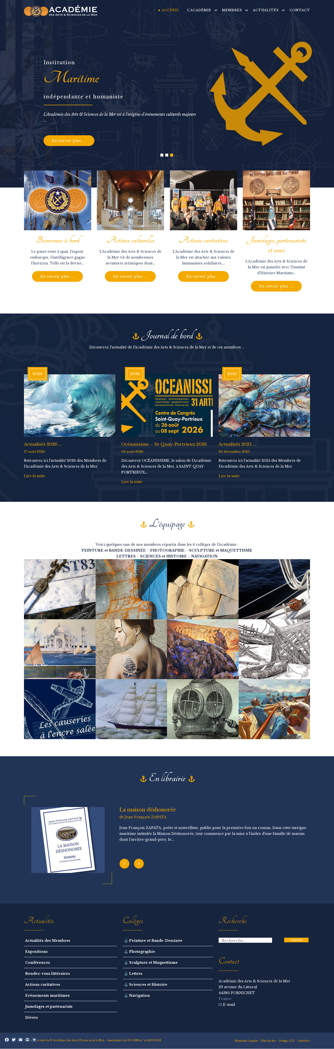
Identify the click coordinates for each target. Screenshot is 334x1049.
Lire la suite (34, 476)
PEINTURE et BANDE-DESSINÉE (114, 550)
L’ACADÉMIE (199, 10)
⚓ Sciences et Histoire (145, 984)
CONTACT (299, 10)
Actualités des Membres (47, 940)
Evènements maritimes (47, 995)
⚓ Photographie (139, 951)
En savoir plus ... (69, 140)
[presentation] (124, 864)
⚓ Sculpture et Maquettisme (151, 962)
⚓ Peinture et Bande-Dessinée (153, 940)
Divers (31, 1017)
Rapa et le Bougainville (148, 810)
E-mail (228, 1004)
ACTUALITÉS (266, 10)
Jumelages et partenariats (49, 1006)
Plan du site (268, 1040)
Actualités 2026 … (42, 444)
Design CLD (287, 1040)
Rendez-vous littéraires (47, 973)
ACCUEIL (170, 10)
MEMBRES (232, 10)
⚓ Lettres (133, 973)
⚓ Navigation (137, 995)
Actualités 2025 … (237, 444)
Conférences (37, 962)
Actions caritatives (42, 984)
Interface (304, 1040)
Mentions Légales (246, 1040)
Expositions (36, 951)
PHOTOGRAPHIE (167, 550)
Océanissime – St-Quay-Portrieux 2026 (164, 444)
